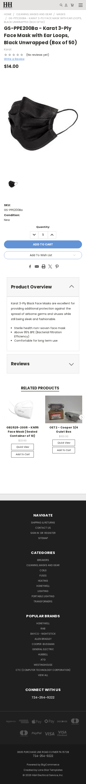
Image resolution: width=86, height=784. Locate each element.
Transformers (43, 601)
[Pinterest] (57, 267)
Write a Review (14, 59)
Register (50, 533)
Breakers (43, 560)
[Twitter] (50, 267)
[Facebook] (30, 267)
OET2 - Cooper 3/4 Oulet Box (63, 429)
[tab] (43, 287)
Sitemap (43, 538)
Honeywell (43, 586)
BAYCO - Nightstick (43, 633)
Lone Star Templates (50, 770)
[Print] (44, 267)
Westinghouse (43, 664)
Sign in (35, 533)
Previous (4, 417)
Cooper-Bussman (43, 644)
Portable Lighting (43, 596)
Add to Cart (22, 454)
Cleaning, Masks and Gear (43, 565)
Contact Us (43, 527)
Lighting (43, 591)
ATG (43, 659)
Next (81, 417)
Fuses (43, 575)
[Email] (37, 267)
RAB (43, 628)
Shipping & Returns (43, 522)
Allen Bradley (43, 639)
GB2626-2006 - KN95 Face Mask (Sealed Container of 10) (22, 431)
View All (43, 675)
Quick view (22, 447)
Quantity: (43, 227)
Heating (43, 580)
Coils (43, 570)
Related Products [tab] (40, 388)
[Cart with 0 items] (72, 5)
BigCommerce (50, 764)
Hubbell (43, 654)
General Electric (43, 649)
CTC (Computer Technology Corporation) (43, 670)
